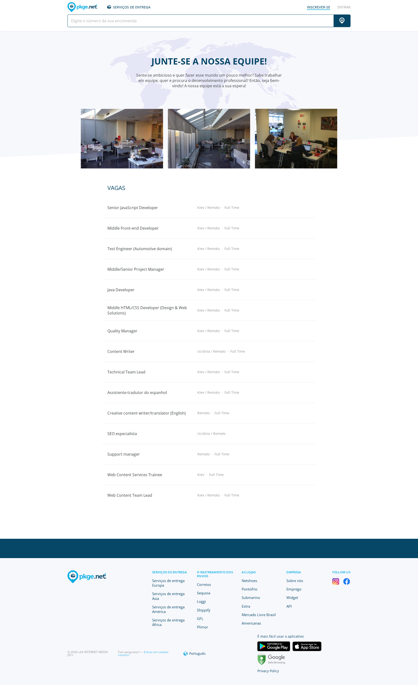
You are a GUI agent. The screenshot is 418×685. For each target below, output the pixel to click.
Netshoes (249, 580)
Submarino (251, 597)
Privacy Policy (268, 671)
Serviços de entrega (131, 7)
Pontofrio (249, 589)
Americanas (251, 623)
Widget (292, 597)
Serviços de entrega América (168, 609)
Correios (204, 584)
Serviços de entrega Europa (168, 583)
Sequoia (203, 592)
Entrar (344, 7)
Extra (246, 606)
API (289, 606)
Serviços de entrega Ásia (168, 596)
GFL (200, 618)
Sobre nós (294, 580)
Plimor (202, 627)
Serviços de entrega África (168, 622)
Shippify (203, 610)
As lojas (249, 572)
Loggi (201, 601)
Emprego (293, 589)
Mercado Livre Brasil (259, 614)
